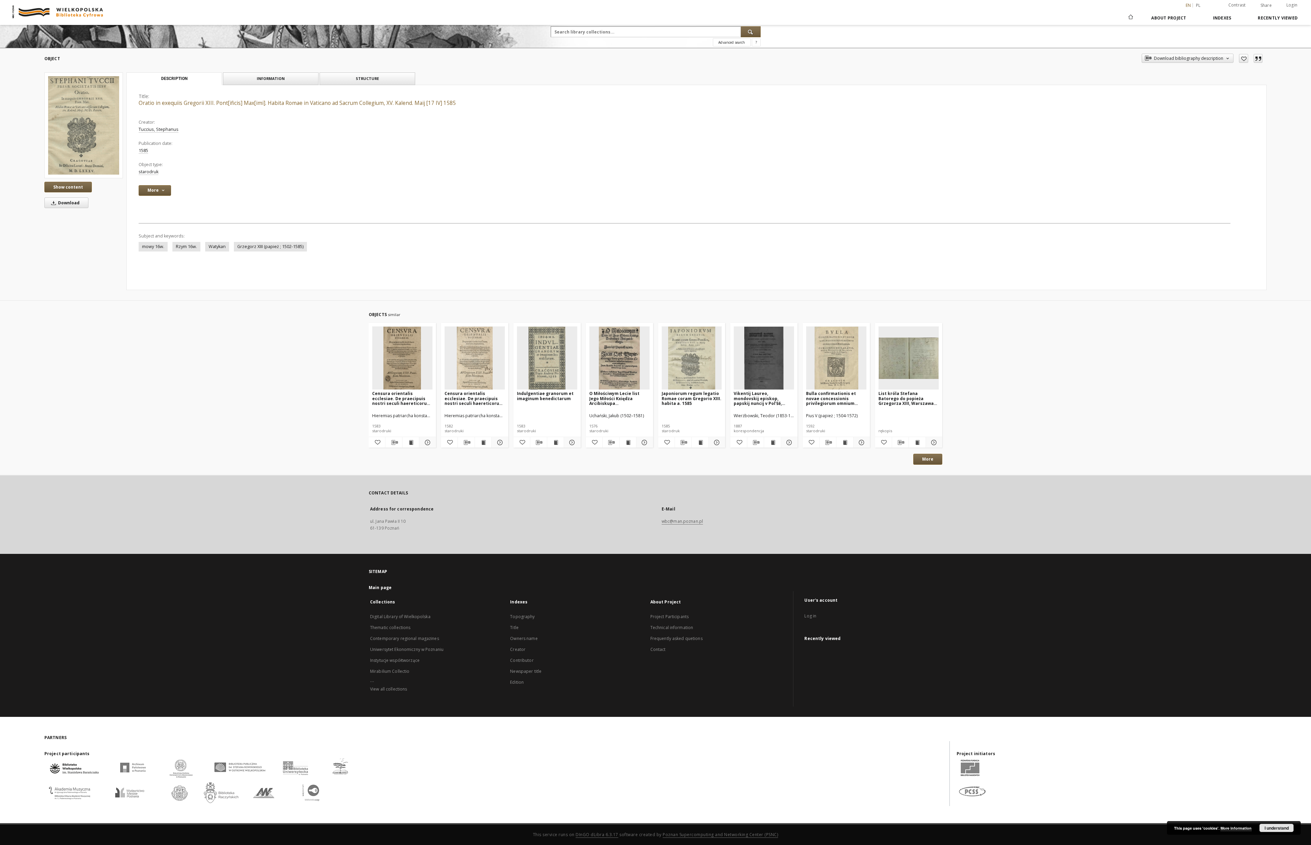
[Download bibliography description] (393, 442)
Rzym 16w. (186, 246)
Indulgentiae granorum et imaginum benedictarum (545, 396)
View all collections (388, 689)
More (927, 459)
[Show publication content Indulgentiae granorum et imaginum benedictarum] (555, 442)
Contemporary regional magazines (404, 638)
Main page (380, 587)
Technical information (671, 627)
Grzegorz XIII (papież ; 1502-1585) (270, 246)
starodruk (148, 172)
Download (68, 203)
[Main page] (1130, 17)
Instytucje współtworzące (395, 660)
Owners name (523, 638)
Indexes (1222, 18)
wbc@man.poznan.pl (682, 521)
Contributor (521, 660)
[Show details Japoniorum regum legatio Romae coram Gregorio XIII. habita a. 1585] (716, 442)
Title (514, 627)
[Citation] (1258, 58)
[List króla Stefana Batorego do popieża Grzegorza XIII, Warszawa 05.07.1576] (909, 358)
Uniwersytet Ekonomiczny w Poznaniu (406, 649)
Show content (68, 187)
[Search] (751, 31)
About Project (1168, 18)
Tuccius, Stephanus (159, 129)
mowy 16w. (153, 246)
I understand (1277, 828)
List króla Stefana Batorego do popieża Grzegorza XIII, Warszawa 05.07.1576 (906, 398)
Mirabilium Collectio (389, 671)
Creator (517, 649)
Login (1291, 5)
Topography (522, 616)
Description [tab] (174, 78)
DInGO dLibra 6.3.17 (597, 834)
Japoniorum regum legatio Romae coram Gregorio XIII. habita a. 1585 (691, 398)
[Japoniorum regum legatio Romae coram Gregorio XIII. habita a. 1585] (692, 358)
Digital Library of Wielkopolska (400, 616)
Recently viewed (1278, 18)
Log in (810, 616)
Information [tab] (271, 78)
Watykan (217, 246)
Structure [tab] (367, 78)
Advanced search (731, 42)
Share (1266, 5)
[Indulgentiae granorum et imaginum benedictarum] (547, 358)
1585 (143, 150)
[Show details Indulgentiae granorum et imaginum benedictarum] (571, 442)
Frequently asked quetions (676, 638)
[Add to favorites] (1243, 58)
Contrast (1237, 5)
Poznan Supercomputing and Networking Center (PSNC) (720, 834)
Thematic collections (390, 627)
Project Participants (669, 616)
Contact (658, 649)
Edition (517, 682)
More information (1236, 828)
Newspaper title (525, 671)
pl (1198, 5)
